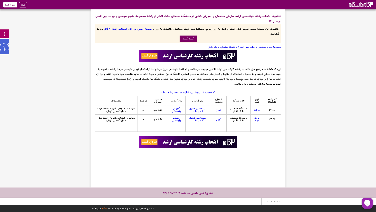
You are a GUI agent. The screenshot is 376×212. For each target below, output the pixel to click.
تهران (218, 110)
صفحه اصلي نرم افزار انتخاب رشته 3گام (128, 28)
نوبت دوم (256, 119)
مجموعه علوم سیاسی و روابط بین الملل (260, 47)
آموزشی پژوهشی (176, 109)
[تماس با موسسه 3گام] (4, 33)
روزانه (257, 110)
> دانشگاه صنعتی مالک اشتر (223, 47)
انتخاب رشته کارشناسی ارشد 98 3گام (360, 4)
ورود (23, 5)
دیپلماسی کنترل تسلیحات (197, 109)
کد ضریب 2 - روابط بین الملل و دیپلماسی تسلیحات (188, 92)
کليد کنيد (188, 38)
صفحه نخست (273, 201)
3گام (104, 208)
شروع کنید (10, 5)
